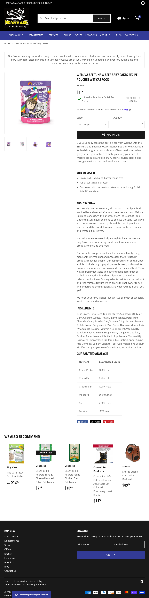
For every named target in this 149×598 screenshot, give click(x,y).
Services (53, 35)
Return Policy (36, 581)
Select (80, 117)
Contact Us (131, 35)
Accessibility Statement (34, 584)
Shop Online (16, 35)
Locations (91, 35)
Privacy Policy (20, 581)
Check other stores (133, 99)
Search (104, 18)
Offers (67, 35)
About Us (105, 35)
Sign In (125, 18)
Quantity (117, 117)
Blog (118, 35)
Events (78, 35)
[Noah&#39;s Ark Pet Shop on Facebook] (142, 581)
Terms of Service (12, 584)
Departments (36, 35)
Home (7, 43)
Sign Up (110, 555)
